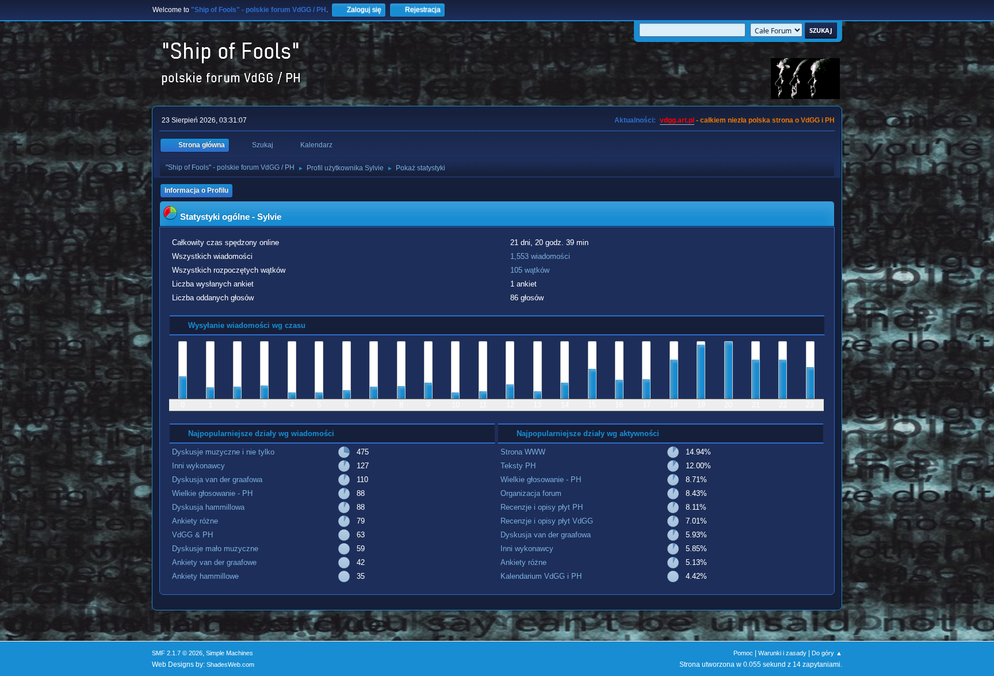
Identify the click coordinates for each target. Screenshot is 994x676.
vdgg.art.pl (677, 120)
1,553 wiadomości (540, 256)
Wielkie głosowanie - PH (212, 493)
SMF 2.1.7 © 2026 (177, 653)
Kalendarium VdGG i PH (541, 576)
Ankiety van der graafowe (214, 562)
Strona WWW (522, 452)
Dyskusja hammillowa (208, 507)
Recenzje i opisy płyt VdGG (546, 521)
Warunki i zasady (782, 653)
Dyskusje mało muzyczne (215, 548)
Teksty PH (518, 465)
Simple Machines (229, 653)
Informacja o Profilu (196, 190)
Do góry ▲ (827, 653)
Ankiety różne (195, 521)
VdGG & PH (192, 534)
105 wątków (529, 270)
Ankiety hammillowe (205, 576)
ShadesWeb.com (230, 664)
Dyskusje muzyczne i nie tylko (223, 452)
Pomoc (743, 653)
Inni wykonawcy (198, 465)
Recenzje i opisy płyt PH (541, 507)
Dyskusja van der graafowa (217, 479)
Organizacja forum (530, 493)
